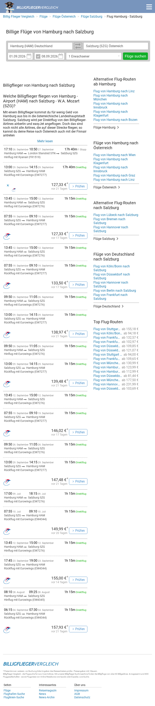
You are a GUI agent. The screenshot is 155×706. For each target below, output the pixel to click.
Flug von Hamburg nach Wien (114, 155)
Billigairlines (123, 674)
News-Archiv (47, 697)
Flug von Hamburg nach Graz (114, 175)
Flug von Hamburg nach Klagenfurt (110, 113)
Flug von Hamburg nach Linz (114, 91)
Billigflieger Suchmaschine (76, 674)
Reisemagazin (48, 690)
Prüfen (80, 186)
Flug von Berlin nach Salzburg (114, 290)
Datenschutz (82, 697)
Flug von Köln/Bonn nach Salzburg (111, 268)
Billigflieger (8, 674)
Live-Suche (84, 677)
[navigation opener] (149, 6)
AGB (77, 693)
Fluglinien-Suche (14, 697)
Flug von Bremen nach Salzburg (109, 221)
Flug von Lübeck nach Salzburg (115, 215)
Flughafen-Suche (14, 693)
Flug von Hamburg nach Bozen (115, 120)
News (42, 693)
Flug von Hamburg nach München (110, 97)
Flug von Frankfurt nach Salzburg (110, 297)
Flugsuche (30, 674)
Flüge (7, 690)
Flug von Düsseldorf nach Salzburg (111, 276)
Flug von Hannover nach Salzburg (110, 229)
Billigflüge (102, 674)
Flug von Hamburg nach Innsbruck (110, 105)
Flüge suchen (135, 56)
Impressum (81, 690)
